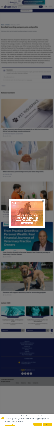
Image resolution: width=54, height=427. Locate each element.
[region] (27, 420)
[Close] (51, 416)
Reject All (47, 424)
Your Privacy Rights (9, 424)
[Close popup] (43, 201)
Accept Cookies (37, 424)
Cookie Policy (21, 421)
